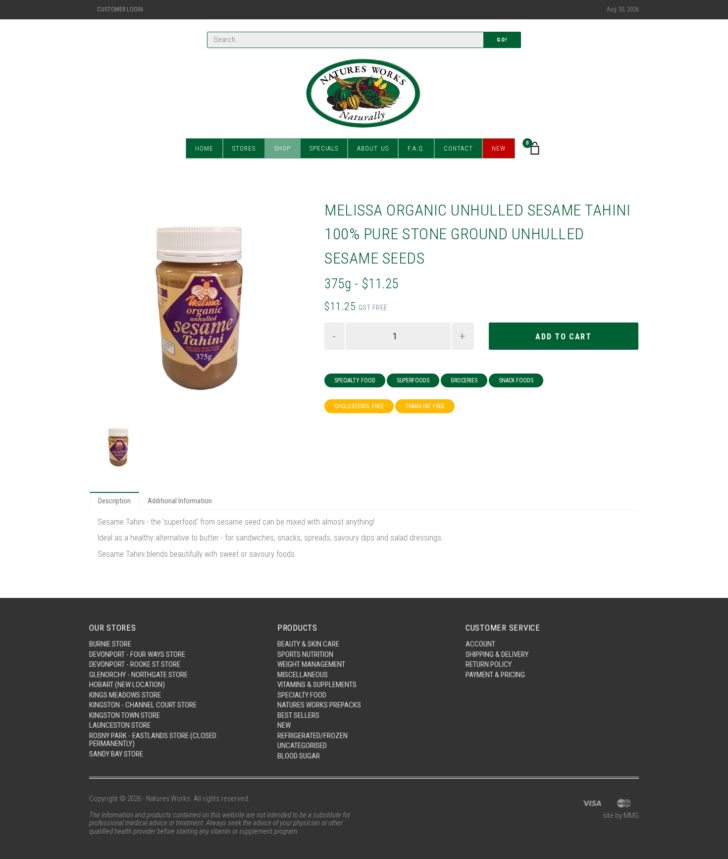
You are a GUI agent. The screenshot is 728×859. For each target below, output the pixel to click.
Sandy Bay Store (116, 754)
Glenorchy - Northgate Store (138, 674)
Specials (324, 148)
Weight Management (311, 664)
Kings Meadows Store (125, 695)
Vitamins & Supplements (317, 684)
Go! (502, 40)
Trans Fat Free (425, 406)
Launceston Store (120, 725)
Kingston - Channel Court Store (143, 704)
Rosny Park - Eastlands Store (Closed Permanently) (152, 740)
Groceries (464, 380)
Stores (244, 148)
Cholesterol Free (359, 406)
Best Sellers (298, 715)
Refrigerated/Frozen (312, 735)
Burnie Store (110, 644)
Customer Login (120, 9)
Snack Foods (516, 380)
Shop (282, 148)
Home (204, 148)
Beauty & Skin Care (308, 644)
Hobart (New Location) (127, 684)
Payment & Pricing (495, 674)
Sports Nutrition (305, 654)
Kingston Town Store (124, 715)
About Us (373, 148)
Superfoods (413, 380)
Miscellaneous (302, 674)
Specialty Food (354, 380)
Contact (458, 148)
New (499, 148)
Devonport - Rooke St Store (134, 664)
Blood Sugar (298, 756)
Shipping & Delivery (497, 654)
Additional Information (180, 500)
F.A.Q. (416, 148)
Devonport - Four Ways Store (137, 654)
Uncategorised (302, 745)
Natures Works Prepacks (319, 704)
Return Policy (489, 664)
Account (480, 644)
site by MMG (621, 815)
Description (114, 500)
